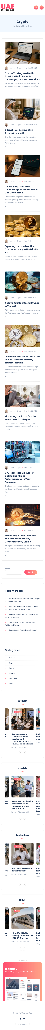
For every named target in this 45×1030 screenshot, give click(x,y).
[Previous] (20, 752)
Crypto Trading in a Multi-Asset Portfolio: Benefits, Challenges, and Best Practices (22, 76)
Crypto (19, 68)
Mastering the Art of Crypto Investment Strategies (20, 418)
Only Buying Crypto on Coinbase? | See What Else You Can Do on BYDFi (21, 189)
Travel (11, 683)
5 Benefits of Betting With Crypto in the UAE (19, 131)
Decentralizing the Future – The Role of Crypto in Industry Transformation (22, 359)
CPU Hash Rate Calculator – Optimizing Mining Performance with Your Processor (20, 477)
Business (12, 658)
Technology (13, 678)
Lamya (12, 68)
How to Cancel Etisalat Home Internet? (23, 630)
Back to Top (23, 1024)
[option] (22, 728)
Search (7, 568)
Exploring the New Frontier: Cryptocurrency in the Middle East (21, 249)
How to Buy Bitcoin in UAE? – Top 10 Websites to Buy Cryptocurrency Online (20, 538)
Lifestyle (12, 673)
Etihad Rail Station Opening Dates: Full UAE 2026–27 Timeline (22, 935)
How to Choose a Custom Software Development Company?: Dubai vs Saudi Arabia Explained (22, 739)
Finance (11, 668)
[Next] (24, 752)
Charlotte (39, 742)
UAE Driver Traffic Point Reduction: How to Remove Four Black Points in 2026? (22, 805)
